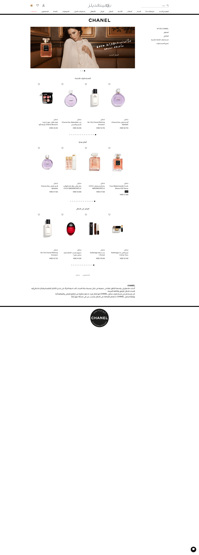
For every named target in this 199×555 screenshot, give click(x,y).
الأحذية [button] (120, 11)
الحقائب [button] (129, 11)
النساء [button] (139, 11)
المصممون (86, 275)
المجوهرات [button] (65, 11)
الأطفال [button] (92, 11)
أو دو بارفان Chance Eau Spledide (119, 123)
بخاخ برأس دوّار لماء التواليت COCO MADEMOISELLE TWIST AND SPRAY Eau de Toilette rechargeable (71, 187)
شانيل (126, 119)
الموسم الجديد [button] (164, 11)
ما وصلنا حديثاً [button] (150, 11)
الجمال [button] (111, 11)
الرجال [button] (102, 11)
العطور (166, 32)
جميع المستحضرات (162, 43)
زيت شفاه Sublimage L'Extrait (97, 254)
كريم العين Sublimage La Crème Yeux (119, 254)
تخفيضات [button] (33, 11)
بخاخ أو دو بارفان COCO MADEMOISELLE (97, 187)
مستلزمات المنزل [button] (79, 11)
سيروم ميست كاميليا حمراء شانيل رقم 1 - (72, 254)
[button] (84, 70)
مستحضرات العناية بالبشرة (160, 40)
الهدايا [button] (55, 11)
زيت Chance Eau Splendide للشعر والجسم (71, 123)
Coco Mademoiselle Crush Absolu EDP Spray (119, 187)
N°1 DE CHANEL (163, 29)
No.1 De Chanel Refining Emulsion (96, 123)
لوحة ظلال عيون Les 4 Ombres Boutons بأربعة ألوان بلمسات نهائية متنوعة (48, 123)
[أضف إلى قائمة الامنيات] (109, 84)
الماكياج (166, 36)
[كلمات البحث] (168, 5)
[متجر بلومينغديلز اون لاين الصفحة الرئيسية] (99, 5)
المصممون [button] (45, 11)
